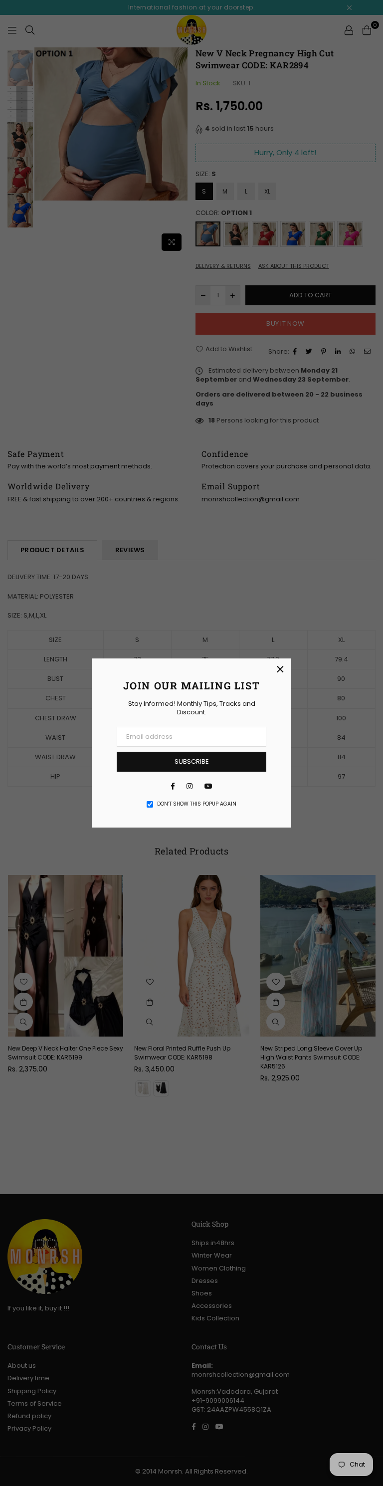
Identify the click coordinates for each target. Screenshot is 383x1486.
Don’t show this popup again (196, 804)
